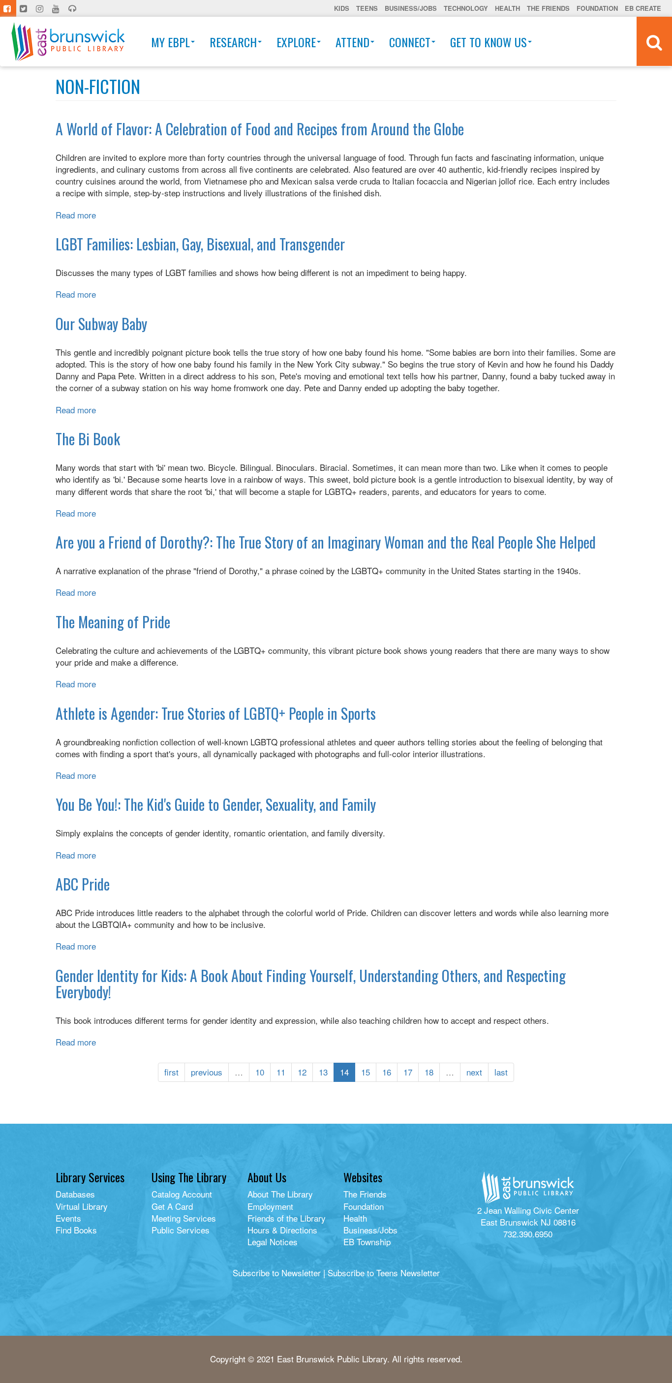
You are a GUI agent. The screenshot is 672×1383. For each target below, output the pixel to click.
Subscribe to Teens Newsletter (384, 1272)
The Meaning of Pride (113, 622)
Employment (270, 1206)
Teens (367, 8)
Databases (75, 1194)
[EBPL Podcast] (73, 8)
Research (233, 42)
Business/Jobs (411, 8)
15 (365, 1072)
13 (323, 1072)
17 (407, 1072)
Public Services (181, 1230)
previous (206, 1072)
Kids (341, 8)
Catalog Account (182, 1194)
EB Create (643, 8)
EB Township (367, 1241)
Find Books (76, 1230)
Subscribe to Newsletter (277, 1272)
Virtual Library (82, 1206)
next (474, 1072)
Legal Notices (272, 1241)
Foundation (597, 8)
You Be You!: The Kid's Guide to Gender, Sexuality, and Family (216, 804)
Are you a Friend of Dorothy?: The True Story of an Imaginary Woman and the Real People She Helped (326, 542)
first (171, 1072)
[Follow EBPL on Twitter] (24, 8)
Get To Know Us (488, 42)
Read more (76, 215)
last (501, 1072)
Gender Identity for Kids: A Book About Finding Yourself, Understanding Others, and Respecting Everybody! (311, 983)
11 (280, 1072)
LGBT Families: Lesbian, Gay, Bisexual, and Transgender (200, 244)
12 (302, 1072)
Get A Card (172, 1206)
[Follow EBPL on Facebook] (8, 8)
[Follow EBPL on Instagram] (40, 8)
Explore (296, 42)
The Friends (548, 8)
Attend (352, 42)
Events (68, 1218)
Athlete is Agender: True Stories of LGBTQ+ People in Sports (216, 713)
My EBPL (170, 42)
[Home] (68, 41)
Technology (466, 8)
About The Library (280, 1194)
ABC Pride (83, 884)
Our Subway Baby (101, 323)
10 (259, 1072)
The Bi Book (88, 439)
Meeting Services (184, 1218)
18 (429, 1072)
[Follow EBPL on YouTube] (57, 8)
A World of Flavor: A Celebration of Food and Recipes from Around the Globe (260, 129)
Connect (409, 42)
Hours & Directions (282, 1230)
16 (386, 1072)
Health (507, 8)
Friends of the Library (286, 1218)
